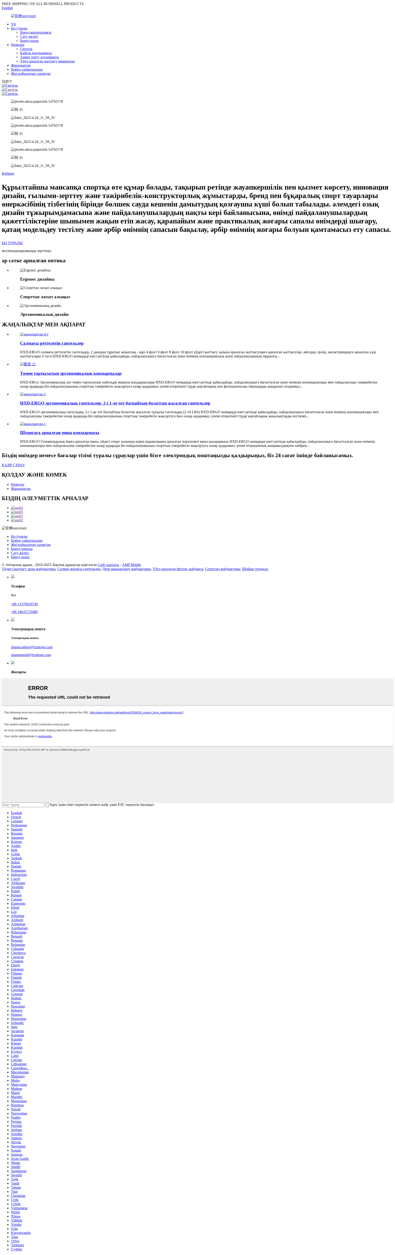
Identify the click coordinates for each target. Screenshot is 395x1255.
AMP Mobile (131, 565)
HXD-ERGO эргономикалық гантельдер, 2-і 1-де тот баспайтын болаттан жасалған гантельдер (115, 403)
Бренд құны (29, 41)
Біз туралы (19, 28)
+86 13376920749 (24, 604)
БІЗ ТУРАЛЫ (12, 243)
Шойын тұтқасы (255, 569)
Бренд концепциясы (35, 32)
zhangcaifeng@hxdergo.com (32, 647)
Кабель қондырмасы (36, 53)
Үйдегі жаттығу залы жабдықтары (29, 569)
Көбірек (8, 173)
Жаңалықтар (21, 65)
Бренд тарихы (22, 549)
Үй (13, 24)
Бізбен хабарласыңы (27, 69)
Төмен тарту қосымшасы (39, 57)
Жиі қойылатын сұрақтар (31, 73)
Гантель (26, 49)
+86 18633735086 (24, 612)
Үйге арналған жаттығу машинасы (47, 61)
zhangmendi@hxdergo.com (31, 655)
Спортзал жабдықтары (222, 569)
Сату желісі (29, 36)
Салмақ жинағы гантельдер (78, 569)
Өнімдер (17, 45)
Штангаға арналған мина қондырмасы (59, 432)
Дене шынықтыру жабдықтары (126, 569)
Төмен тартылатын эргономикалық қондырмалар (71, 373)
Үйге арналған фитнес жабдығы (178, 569)
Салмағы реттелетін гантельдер (52, 343)
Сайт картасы (108, 565)
